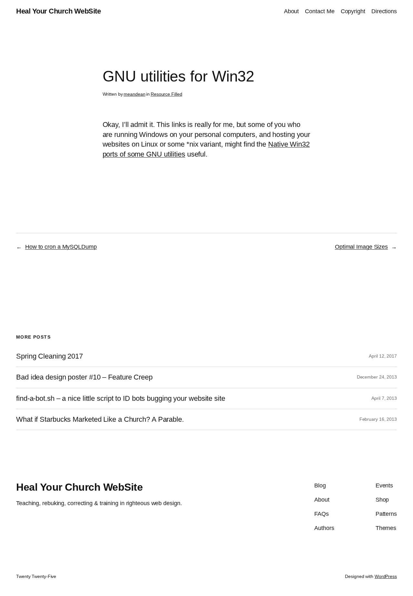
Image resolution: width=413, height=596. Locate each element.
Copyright (353, 11)
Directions (384, 11)
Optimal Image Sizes (361, 247)
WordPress (386, 576)
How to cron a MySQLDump (61, 247)
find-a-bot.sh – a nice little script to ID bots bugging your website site (120, 398)
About (291, 11)
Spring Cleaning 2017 (49, 356)
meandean (134, 94)
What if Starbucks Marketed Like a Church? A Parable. (100, 419)
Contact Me (319, 11)
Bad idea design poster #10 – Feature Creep (84, 377)
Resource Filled (166, 94)
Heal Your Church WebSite (58, 11)
